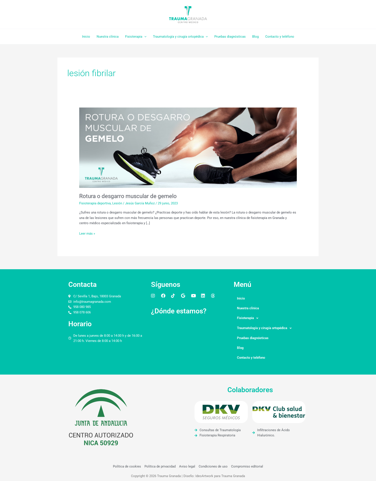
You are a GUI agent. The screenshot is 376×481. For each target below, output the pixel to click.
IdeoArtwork (204, 476)
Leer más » (87, 233)
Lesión (117, 203)
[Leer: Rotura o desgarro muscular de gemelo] (188, 147)
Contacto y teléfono (279, 37)
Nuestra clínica (108, 37)
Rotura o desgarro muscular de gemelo (128, 196)
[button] (144, 36)
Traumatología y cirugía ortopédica (178, 37)
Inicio (86, 37)
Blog (255, 37)
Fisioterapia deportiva (95, 203)
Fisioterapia (133, 37)
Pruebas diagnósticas (230, 37)
